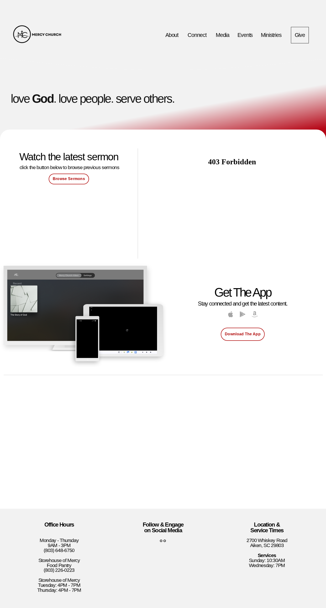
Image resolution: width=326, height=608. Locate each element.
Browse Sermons (69, 179)
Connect (198, 35)
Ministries (272, 35)
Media (222, 35)
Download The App (243, 334)
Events (245, 35)
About (172, 35)
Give (300, 35)
